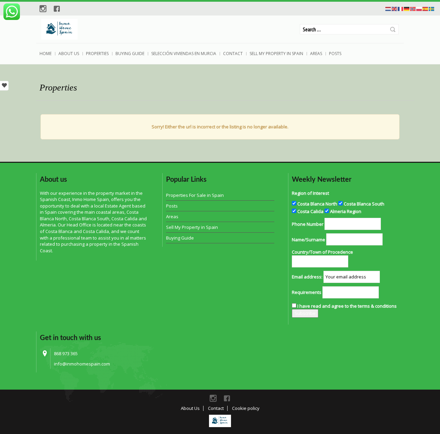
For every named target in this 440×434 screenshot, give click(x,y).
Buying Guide (130, 53)
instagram (43, 8)
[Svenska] (432, 8)
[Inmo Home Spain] (220, 421)
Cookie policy (246, 408)
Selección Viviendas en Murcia (183, 53)
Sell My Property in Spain (276, 53)
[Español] (425, 8)
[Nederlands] (388, 8)
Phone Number (307, 224)
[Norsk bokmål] (413, 8)
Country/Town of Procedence (322, 252)
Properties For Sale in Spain (195, 195)
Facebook (57, 8)
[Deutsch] (407, 8)
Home (46, 53)
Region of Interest (310, 193)
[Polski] (419, 8)
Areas (316, 53)
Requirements (306, 292)
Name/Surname (308, 239)
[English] (395, 8)
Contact (233, 53)
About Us (68, 53)
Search (392, 29)
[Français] (401, 8)
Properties (97, 53)
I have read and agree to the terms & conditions (347, 306)
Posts (335, 53)
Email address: (307, 277)
